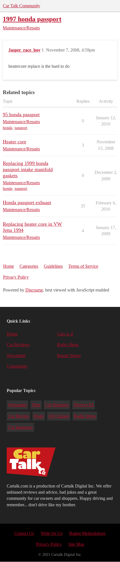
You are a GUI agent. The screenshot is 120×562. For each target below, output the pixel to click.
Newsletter (16, 355)
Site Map (76, 544)
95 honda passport (21, 114)
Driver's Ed (84, 404)
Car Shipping (57, 404)
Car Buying (18, 416)
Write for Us (52, 533)
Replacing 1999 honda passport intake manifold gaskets (28, 169)
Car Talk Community (21, 5)
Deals (38, 416)
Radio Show (68, 344)
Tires (36, 404)
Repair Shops (69, 355)
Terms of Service (83, 266)
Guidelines (53, 266)
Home (8, 266)
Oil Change (59, 416)
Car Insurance (20, 427)
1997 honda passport (32, 19)
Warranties (17, 404)
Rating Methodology (87, 533)
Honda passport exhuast (27, 202)
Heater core (14, 141)
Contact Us (24, 533)
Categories (29, 266)
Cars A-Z (65, 334)
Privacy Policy (16, 277)
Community (17, 366)
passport (21, 128)
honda (7, 128)
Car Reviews (18, 344)
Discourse (34, 290)
